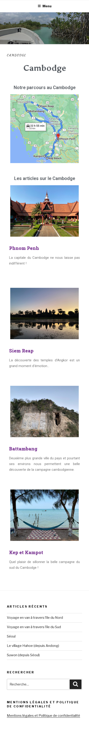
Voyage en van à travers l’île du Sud (34, 627)
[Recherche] (75, 684)
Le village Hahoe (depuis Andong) (33, 646)
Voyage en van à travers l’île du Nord (35, 618)
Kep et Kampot (26, 552)
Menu (47, 6)
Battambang (23, 449)
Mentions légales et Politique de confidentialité (43, 716)
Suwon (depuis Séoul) (23, 655)
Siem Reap (21, 351)
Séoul (11, 636)
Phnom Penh (24, 248)
